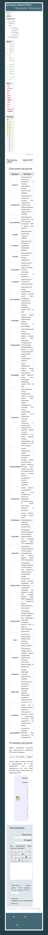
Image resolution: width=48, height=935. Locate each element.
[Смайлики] (15, 857)
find (8, 91)
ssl (8, 107)
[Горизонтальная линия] (12, 857)
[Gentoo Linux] (29, 917)
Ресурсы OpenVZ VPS (12, 24)
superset (10, 109)
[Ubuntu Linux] (18, 917)
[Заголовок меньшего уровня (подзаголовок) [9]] (12, 854)
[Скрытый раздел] (26, 857)
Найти (9, 16)
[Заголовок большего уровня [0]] (15, 854)
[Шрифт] (22, 860)
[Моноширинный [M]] (22, 851)
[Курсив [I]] (15, 851)
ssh (8, 104)
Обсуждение (13, 37)
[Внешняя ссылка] (22, 854)
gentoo (13, 125)
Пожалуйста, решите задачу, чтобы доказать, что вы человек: (21, 887)
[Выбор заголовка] (19, 854)
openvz (13, 131)
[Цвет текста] (15, 860)
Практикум (12, 67)
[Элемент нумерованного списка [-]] (26, 854)
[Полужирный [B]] (12, 851)
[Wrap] (26, 860)
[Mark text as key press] (29, 857)
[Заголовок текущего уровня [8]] (29, 851)
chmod (9, 88)
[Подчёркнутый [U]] (19, 851)
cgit (8, 86)
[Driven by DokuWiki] (24, 925)
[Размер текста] (19, 860)
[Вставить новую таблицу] (22, 857)
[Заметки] (12, 860)
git (8, 93)
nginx (9, 100)
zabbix (10, 111)
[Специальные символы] (19, 857)
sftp (8, 102)
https (9, 97)
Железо (11, 73)
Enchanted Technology (28, 8)
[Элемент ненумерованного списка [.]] (29, 854)
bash (12, 123)
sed (12, 133)
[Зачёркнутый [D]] (26, 851)
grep (8, 95)
